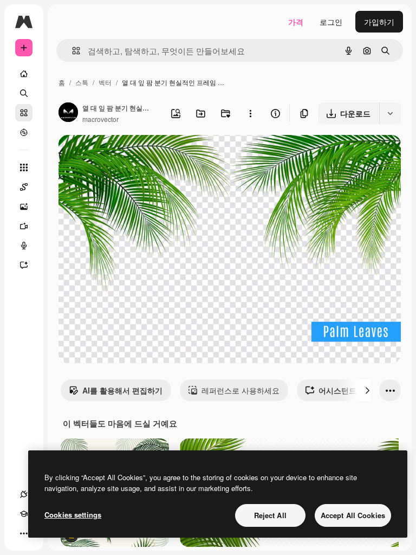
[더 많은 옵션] (250, 113)
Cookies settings (72, 514)
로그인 (331, 21)
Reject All (270, 515)
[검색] (23, 93)
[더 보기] (23, 533)
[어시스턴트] (23, 265)
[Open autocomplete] (72, 51)
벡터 (105, 82)
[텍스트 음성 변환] (23, 245)
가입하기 (379, 21)
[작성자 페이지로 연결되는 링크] (68, 113)
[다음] (367, 390)
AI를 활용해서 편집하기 (122, 390)
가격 (295, 21)
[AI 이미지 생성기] (23, 206)
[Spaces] (23, 187)
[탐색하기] (23, 132)
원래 (121, 156)
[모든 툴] (23, 167)
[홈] (23, 73)
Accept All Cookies (353, 515)
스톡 (81, 82)
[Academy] (23, 513)
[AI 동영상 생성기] (23, 226)
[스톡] (23, 112)
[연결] (23, 494)
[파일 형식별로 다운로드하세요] (390, 113)
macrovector (100, 119)
